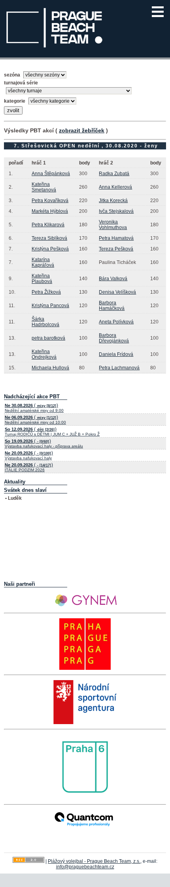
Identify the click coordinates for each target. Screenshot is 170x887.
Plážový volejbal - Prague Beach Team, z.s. (94, 861)
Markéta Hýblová (50, 211)
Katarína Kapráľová (43, 262)
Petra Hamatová (116, 238)
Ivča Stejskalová (116, 211)
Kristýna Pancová (50, 305)
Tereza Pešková (116, 249)
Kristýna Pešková (50, 249)
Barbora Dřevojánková (114, 338)
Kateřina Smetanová (44, 187)
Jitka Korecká (113, 200)
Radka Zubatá (114, 173)
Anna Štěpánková (51, 173)
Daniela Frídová (116, 354)
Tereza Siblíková (49, 238)
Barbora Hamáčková (112, 305)
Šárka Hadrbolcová (45, 321)
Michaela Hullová (50, 368)
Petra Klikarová (48, 224)
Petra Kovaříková (50, 200)
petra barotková (48, 338)
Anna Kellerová (115, 187)
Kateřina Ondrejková (44, 354)
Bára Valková (113, 278)
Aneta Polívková (116, 322)
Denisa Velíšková (117, 292)
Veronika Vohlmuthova (113, 224)
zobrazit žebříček (81, 130)
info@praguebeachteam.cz (85, 867)
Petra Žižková (46, 292)
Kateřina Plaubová (42, 278)
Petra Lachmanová (119, 368)
